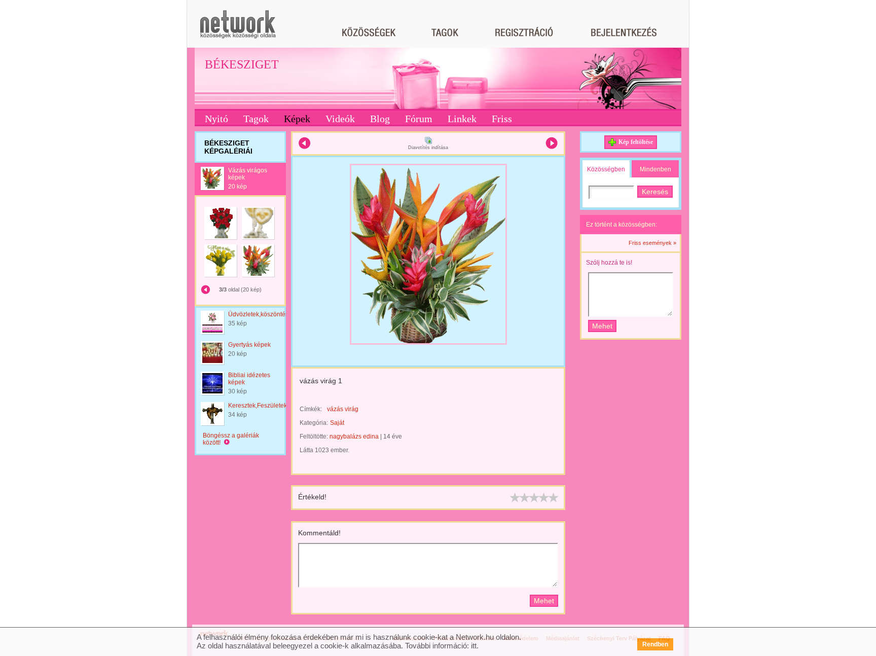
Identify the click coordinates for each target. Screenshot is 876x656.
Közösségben (606, 169)
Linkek (462, 118)
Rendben (655, 644)
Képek (297, 118)
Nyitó (216, 118)
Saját (337, 422)
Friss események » (652, 243)
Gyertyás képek (249, 344)
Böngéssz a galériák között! (231, 439)
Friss (502, 118)
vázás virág (342, 409)
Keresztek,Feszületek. (258, 405)
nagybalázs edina (354, 436)
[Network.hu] (237, 29)
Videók (340, 118)
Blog (380, 118)
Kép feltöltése (635, 141)
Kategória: (314, 422)
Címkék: (311, 409)
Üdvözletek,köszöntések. (262, 314)
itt (474, 645)
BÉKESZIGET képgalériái (228, 147)
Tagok (256, 118)
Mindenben (655, 169)
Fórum (418, 118)
